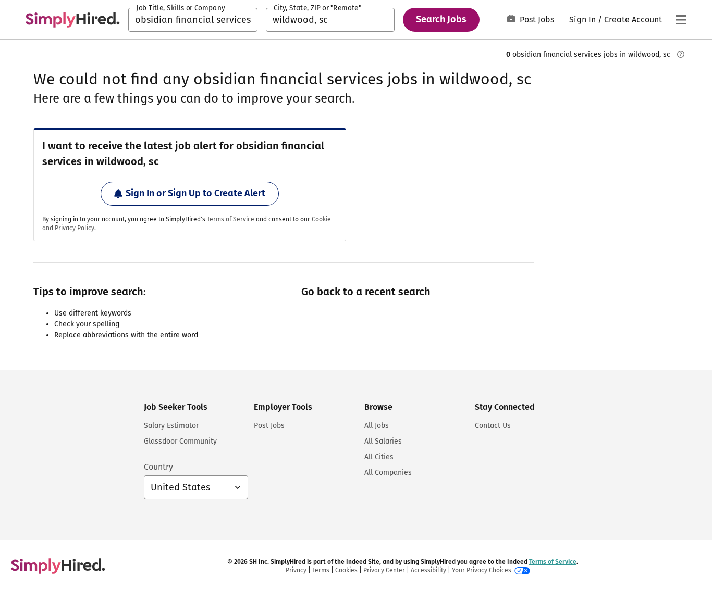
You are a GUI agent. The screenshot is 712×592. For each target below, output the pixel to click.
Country (158, 467)
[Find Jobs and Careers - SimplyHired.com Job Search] (72, 20)
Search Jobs (441, 19)
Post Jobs (537, 19)
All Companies (388, 472)
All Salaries (383, 441)
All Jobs (376, 425)
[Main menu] (680, 20)
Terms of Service (230, 219)
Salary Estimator (171, 425)
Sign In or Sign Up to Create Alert (195, 193)
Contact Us (493, 425)
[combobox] (192, 20)
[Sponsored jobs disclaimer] (680, 54)
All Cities (379, 456)
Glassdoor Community (180, 441)
